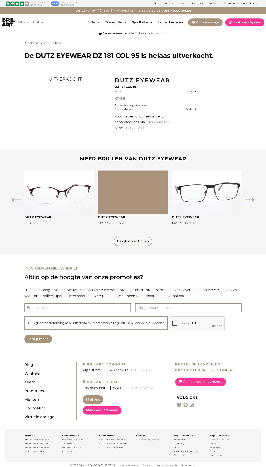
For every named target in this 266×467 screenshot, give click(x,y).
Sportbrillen (141, 22)
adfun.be (191, 465)
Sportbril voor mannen (113, 439)
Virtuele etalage (207, 22)
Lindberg (179, 443)
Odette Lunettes (219, 439)
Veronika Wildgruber (186, 451)
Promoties (197, 3)
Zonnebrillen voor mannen (72, 441)
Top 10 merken (183, 435)
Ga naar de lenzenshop (202, 382)
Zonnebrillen (114, 22)
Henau (177, 447)
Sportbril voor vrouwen (113, 443)
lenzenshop (159, 33)
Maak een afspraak (246, 22)
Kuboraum (216, 455)
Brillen (92, 22)
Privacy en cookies (152, 465)
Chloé (213, 443)
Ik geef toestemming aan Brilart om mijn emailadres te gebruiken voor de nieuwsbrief (98, 323)
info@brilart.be (158, 122)
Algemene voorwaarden (127, 465)
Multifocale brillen (35, 451)
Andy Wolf (180, 439)
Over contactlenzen (148, 439)
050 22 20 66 (135, 128)
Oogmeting (230, 3)
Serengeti (215, 447)
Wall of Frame (250, 3)
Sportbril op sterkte (111, 447)
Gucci (213, 451)
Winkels (169, 3)
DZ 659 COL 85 (184, 223)
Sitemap (169, 465)
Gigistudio (180, 455)
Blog (156, 3)
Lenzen (141, 435)
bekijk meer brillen (133, 241)
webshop (34, 43)
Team (182, 3)
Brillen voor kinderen (37, 447)
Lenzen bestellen (170, 22)
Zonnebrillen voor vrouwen (72, 449)
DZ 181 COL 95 (53, 43)
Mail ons (93, 399)
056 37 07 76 (142, 388)
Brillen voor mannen (36, 439)
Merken (213, 3)
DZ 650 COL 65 (37, 223)
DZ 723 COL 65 (110, 223)
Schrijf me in (38, 339)
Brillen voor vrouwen (36, 443)
